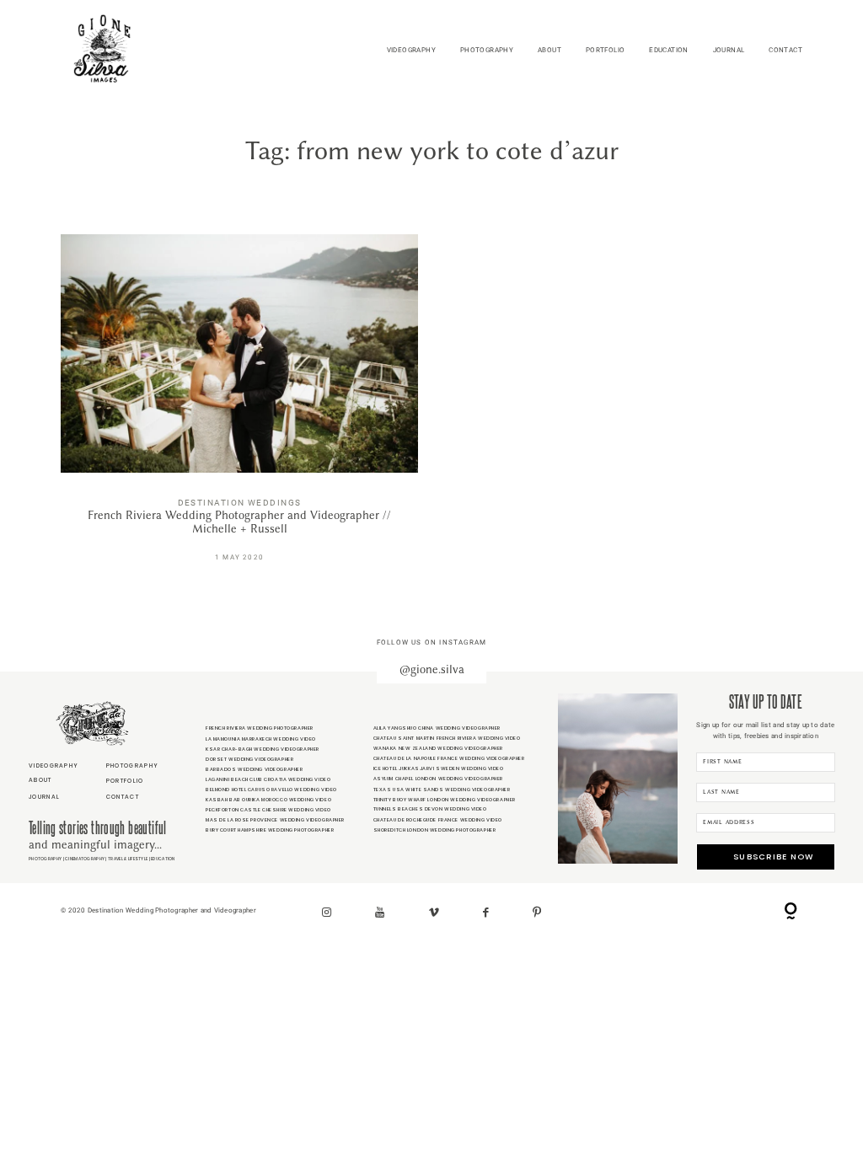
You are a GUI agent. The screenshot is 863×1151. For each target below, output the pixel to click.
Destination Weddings (240, 502)
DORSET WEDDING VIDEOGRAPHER (249, 759)
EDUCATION (669, 50)
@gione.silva (431, 669)
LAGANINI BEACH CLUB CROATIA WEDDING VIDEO (268, 779)
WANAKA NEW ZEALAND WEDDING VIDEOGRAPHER (438, 748)
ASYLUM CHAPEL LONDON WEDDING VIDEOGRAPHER (438, 778)
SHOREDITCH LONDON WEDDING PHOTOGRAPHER (434, 830)
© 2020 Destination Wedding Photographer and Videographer (158, 910)
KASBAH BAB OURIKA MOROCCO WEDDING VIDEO (268, 799)
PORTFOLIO (605, 50)
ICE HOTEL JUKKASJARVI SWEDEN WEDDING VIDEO (438, 768)
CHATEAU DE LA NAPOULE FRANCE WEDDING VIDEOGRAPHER (449, 758)
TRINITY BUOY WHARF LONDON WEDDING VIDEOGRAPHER (444, 799)
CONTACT (785, 50)
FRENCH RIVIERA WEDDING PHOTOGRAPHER (260, 728)
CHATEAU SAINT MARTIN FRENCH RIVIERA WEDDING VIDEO (447, 738)
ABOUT (549, 50)
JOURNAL (729, 50)
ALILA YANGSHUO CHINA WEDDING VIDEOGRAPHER (437, 728)
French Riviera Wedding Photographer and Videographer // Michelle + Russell (239, 407)
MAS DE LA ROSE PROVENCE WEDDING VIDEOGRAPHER (275, 819)
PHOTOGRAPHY (486, 50)
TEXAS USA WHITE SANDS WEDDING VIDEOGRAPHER (442, 789)
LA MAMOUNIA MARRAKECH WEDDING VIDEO (261, 739)
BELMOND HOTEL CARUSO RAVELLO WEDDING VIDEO (271, 789)
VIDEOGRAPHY (411, 50)
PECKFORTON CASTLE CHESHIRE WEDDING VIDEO (268, 809)
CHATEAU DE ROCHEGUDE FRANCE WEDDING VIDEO (437, 819)
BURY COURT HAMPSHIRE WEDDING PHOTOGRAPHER (270, 830)
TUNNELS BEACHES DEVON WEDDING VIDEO (430, 809)
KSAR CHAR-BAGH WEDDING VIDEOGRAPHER (262, 749)
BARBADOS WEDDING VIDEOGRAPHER (254, 769)
